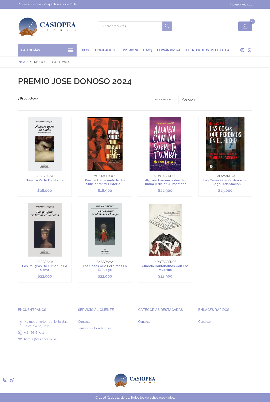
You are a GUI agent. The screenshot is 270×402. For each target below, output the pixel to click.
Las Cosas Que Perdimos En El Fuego (105, 268)
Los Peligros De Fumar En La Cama (44, 268)
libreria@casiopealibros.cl (41, 339)
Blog (86, 50)
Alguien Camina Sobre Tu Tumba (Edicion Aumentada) (165, 182)
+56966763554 (34, 332)
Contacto (84, 321)
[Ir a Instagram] (242, 50)
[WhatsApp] (249, 50)
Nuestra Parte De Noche (45, 180)
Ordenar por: (163, 99)
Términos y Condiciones (94, 328)
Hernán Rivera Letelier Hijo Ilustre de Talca (193, 50)
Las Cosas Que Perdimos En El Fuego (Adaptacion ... (225, 182)
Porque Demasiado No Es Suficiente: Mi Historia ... (105, 182)
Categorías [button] (30, 50)
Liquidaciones (106, 50)
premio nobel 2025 (138, 50)
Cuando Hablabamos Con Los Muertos (165, 268)
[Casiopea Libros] (47, 26)
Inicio (21, 62)
